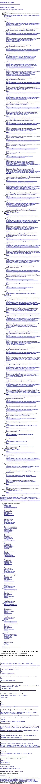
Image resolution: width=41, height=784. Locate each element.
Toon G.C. (20, 695)
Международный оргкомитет (23, 28)
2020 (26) (8, 55)
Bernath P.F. (10, 665)
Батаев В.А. (13, 708)
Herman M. (18, 676)
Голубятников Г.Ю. (26, 715)
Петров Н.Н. (36, 739)
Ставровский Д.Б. (31, 746)
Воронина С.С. (13, 713)
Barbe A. (2, 665)
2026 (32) (8, 22)
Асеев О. (36, 706)
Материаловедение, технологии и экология (11, 477)
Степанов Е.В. (15, 747)
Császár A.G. (32, 667)
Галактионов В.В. (8, 715)
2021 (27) (8, 48)
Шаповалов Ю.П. (9, 758)
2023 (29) (8, 37)
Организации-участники (14, 30)
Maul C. (13, 685)
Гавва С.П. (2, 715)
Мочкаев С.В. (15, 733)
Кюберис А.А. (3, 728)
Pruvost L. (30, 690)
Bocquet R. (22, 665)
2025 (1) (7, 492)
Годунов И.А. (20, 715)
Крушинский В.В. (25, 727)
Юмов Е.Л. (2, 762)
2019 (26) (8, 335)
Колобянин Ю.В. (14, 726)
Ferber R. (5, 673)
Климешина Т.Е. (27, 725)
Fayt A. (1, 673)
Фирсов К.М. (25, 753)
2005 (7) (7, 269)
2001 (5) (7, 278)
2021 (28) (8, 322)
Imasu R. (2, 678)
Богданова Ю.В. (23, 708)
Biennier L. (18, 665)
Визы (7, 56)
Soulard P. (11, 693)
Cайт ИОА (2, 10)
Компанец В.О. (27, 726)
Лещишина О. (30, 730)
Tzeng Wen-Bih (25, 695)
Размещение (28, 67)
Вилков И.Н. (2, 713)
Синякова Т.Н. (36, 745)
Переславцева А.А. (30, 739)
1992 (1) (7, 292)
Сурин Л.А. (37, 747)
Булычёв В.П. (35, 709)
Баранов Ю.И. (8, 708)
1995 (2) (7, 289)
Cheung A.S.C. (12, 667)
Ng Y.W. (2, 688)
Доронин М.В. (25, 717)
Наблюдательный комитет (14, 117)
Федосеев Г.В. (14, 753)
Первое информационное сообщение (12, 23)
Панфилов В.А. (13, 739)
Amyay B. (11, 663)
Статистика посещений (5, 776)
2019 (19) (4, 541)
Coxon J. (28, 667)
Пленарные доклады (19, 29)
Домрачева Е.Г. (19, 717)
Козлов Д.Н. (2, 726)
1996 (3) (7, 440)
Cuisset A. (36, 667)
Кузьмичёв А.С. (37, 727)
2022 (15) (8, 451)
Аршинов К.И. (32, 706)
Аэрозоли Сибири (7, 295)
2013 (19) (8, 96)
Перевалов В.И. (24, 739)
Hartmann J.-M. (13, 676)
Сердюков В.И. (21, 745)
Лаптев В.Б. (20, 730)
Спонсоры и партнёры (32, 28)
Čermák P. (2, 704)
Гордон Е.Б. (32, 715)
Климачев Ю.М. (21, 725)
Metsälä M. (21, 685)
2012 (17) (8, 185)
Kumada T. (21, 682)
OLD (14, 10)
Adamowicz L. (3, 663)
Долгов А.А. (8, 717)
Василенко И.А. (7, 712)
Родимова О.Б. (9, 743)
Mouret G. (17, 686)
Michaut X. (25, 685)
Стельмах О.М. (9, 747)
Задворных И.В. (3, 721)
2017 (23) (8, 76)
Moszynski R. (7, 686)
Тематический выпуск (23, 60)
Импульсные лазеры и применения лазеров (11, 212)
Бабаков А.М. (3, 708)
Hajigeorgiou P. (3, 676)
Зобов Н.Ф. (23, 721)
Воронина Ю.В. (19, 713)
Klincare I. (13, 682)
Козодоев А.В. (8, 726)
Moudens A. (12, 686)
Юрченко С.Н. (7, 762)
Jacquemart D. (3, 680)
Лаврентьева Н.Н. (3, 730)
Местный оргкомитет (22, 163)
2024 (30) (8, 32)
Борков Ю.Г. (2, 709)
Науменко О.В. (16, 735)
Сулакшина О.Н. (32, 747)
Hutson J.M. (35, 676)
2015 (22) (8, 356)
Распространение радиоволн (9, 455)
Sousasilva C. (15, 693)
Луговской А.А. (8, 731)
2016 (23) (8, 351)
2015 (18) (8, 180)
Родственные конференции (33, 35)
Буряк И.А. (2, 710)
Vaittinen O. (2, 697)
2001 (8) (7, 147)
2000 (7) (7, 151)
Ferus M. (8, 673)
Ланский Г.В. (9, 730)
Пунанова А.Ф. (9, 741)
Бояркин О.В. (7, 709)
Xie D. (1, 700)
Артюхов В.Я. (26, 706)
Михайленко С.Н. (3, 733)
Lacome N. (2, 683)
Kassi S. (2, 682)
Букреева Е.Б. (13, 709)
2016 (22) (8, 81)
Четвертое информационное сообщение (17, 39)
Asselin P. (24, 663)
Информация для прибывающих (24, 471)
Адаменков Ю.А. (10, 706)
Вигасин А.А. (30, 712)
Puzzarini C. (34, 690)
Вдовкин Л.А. (19, 712)
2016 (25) (8, 457)
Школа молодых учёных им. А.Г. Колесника (11, 449)
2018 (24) (8, 70)
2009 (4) (7, 487)
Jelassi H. (7, 680)
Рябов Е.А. (26, 743)
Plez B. (26, 690)
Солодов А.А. (14, 746)
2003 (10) (8, 139)
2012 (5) (7, 484)
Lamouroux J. (7, 683)
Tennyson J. (7, 695)
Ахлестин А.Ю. (8, 707)
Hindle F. (24, 676)
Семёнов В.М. (15, 745)
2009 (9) (7, 259)
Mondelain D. (2, 686)
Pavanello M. (15, 690)
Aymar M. (28, 663)
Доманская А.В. (14, 717)
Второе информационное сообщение (25, 23)
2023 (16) (8, 219)
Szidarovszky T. (20, 693)
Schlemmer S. (2, 693)
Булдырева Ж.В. (30, 709)
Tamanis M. (2, 695)
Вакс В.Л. (2, 712)
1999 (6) (7, 155)
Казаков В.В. (2, 724)
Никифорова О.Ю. (32, 735)
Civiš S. (16, 667)
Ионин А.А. (7, 723)
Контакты (12, 61)
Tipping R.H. (15, 695)
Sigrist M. (7, 693)
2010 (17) (8, 383)
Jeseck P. (11, 680)
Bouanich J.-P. (27, 665)
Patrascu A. (11, 690)
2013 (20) (8, 366)
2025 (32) (8, 301)
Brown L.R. (6, 666)
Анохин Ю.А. (21, 706)
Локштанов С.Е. (36, 730)
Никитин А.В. (26, 735)
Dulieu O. (17, 669)
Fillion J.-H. (12, 673)
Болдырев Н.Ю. (33, 708)
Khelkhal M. (9, 682)
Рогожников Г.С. (3, 743)
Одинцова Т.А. (9, 737)
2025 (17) (8, 214)
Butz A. (9, 666)
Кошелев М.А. (13, 727)
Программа (34, 24)
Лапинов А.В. (15, 730)
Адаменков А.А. (3, 706)
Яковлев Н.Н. (3, 764)
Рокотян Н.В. (14, 743)
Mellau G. (17, 685)
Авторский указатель (18, 35)
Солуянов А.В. (25, 746)
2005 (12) (8, 132)
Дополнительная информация (15, 25)
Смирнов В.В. (8, 746)
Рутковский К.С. (20, 743)
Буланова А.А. (24, 709)
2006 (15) (8, 196)
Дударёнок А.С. (31, 717)
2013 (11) (7, 249)
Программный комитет (14, 28)
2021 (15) (8, 225)
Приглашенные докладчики (13, 59)
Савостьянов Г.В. (3, 745)
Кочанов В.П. (3, 727)
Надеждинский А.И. (9, 735)
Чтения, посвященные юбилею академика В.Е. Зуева (13, 490)
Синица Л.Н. (31, 745)
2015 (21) (8, 85)
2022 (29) (8, 317)
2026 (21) (8, 160)
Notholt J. (11, 688)
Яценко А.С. (8, 764)
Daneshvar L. (2, 669)
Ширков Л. (14, 758)
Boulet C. (31, 665)
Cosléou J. (20, 667)
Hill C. (21, 676)
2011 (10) (7, 255)
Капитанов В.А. (13, 724)
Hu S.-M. (28, 676)
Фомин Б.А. (30, 753)
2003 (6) (7, 273)
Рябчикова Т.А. (30, 743)
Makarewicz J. (5, 685)
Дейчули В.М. (3, 717)
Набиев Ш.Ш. (3, 735)
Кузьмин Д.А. (31, 727)
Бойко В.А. (28, 708)
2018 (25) (8, 340)
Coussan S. (24, 667)
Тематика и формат (16, 161)
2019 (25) (8, 63)
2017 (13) (8, 238)
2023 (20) (8, 167)
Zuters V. (2, 702)
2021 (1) (7, 474)
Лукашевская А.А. (14, 731)
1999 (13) (8, 207)
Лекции (5, 566)
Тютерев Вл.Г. (3, 749)
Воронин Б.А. (8, 713)
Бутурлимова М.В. (8, 710)
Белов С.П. (18, 708)
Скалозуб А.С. (3, 746)
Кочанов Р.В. (8, 727)
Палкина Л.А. (7, 739)
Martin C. (10, 685)
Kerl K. (5, 682)
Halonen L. (8, 676)
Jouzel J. (14, 680)
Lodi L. (21, 683)
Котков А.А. (32, 726)
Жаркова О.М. (3, 719)
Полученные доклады (28, 24)
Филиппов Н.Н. (20, 753)
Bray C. (2, 666)
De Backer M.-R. (8, 669)
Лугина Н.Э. (2, 731)
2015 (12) (8, 244)
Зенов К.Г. (19, 721)
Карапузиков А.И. (26, 724)
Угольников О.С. (3, 751)
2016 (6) (7, 479)
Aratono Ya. (20, 663)
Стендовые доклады (26, 93)
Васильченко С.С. (13, 712)
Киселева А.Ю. (9, 725)
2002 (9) (7, 143)
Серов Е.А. (26, 745)
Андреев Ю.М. (16, 706)
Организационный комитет (15, 24)
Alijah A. (7, 663)
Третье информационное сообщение (16, 65)
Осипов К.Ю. (19, 737)
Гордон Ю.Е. (36, 715)
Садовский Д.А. (10, 745)
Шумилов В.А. (19, 758)
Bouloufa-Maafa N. (36, 665)
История (23, 495)
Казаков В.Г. (7, 724)
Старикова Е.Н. (3, 747)
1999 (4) (7, 282)
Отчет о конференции (22, 52)
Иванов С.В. (2, 723)
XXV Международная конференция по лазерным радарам (12, 495)
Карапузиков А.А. (19, 724)
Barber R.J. (6, 665)
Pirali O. (23, 690)
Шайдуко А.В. (3, 758)
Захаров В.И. (14, 721)
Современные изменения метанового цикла (11, 463)
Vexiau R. (6, 697)
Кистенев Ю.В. (15, 725)
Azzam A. (31, 663)
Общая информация (9, 64)
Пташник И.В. (3, 741)
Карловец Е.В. (32, 724)
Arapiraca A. (15, 663)
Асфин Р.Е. (2, 707)
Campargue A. (7, 667)
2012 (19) (8, 372)
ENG (12, 10)
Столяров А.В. (20, 747)
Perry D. (19, 690)
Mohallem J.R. (37, 685)
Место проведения (16, 175)
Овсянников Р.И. (3, 737)
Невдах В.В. (21, 735)
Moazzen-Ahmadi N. (31, 685)
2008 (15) (8, 116)
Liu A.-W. (18, 683)
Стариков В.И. (37, 746)
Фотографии (22, 30)
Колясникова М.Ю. (20, 726)
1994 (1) (7, 445)
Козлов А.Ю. (37, 725)
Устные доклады (27, 59)
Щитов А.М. (2, 760)
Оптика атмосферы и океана (9, 20)
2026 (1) (7, 18)
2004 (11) (7, 135)
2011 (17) (7, 106)
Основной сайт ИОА (8, 10)
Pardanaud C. (6, 690)
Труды (9, 25)
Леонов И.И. (24, 730)
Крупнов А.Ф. (19, 727)
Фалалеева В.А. (8, 753)
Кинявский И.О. (3, 725)
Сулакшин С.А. (26, 747)
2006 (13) (8, 127)
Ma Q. (1, 685)
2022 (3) (7, 465)
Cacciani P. (2, 667)
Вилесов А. (35, 712)
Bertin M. (14, 665)
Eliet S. (1, 671)
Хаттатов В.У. (3, 755)
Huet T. (31, 676)
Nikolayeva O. (6, 688)
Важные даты (22, 24)
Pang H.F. (2, 690)
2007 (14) (8, 122)
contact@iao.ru (2, 775)
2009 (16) (8, 110)
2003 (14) (8, 202)
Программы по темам (16, 67)
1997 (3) (7, 286)
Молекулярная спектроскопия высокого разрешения (13, 158)
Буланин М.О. (18, 709)
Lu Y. (24, 683)
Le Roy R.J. (12, 683)
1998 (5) (7, 433)
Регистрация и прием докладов (11, 220)
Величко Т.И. (25, 712)
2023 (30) (8, 312)
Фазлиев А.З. (3, 753)
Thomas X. (11, 695)
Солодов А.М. (19, 746)
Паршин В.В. (18, 739)
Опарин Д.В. (14, 737)
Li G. (15, 683)
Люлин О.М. (20, 731)
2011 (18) (7, 378)
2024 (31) (8, 306)
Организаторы (22, 34)
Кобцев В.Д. (32, 725)
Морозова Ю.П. (10, 733)
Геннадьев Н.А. (14, 715)
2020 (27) (8, 329)
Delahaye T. (13, 669)
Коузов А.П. (37, 726)
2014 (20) (8, 91)
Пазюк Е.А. (2, 739)
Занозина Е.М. (9, 721)
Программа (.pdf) (29, 29)
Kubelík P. (17, 682)
